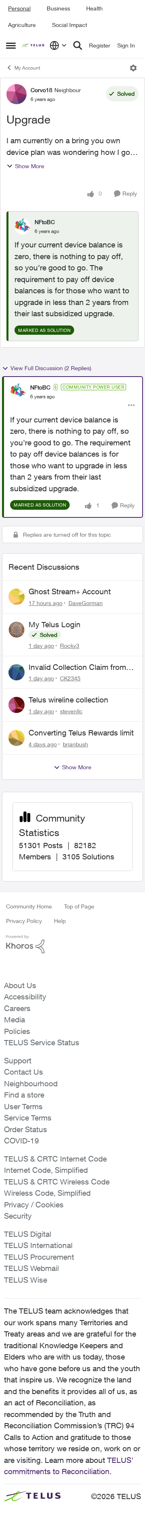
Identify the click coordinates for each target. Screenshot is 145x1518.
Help (60, 920)
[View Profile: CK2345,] (16, 672)
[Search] (78, 45)
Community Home (29, 906)
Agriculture (22, 24)
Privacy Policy (24, 920)
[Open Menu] (133, 68)
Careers (17, 1008)
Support (17, 1060)
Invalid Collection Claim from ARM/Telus (77, 667)
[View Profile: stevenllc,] (16, 705)
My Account (27, 68)
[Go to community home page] (34, 45)
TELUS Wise (25, 1279)
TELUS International (38, 1245)
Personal (19, 8)
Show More (29, 166)
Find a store (24, 1094)
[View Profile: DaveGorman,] (16, 597)
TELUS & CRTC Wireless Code (57, 1181)
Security (18, 1215)
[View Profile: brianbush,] (16, 738)
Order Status (25, 1129)
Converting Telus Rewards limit (81, 732)
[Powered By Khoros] (72, 944)
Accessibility (25, 996)
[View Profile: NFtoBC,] (22, 226)
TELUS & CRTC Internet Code (55, 1158)
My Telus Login (55, 624)
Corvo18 (41, 90)
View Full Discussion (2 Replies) (50, 368)
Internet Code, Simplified (46, 1170)
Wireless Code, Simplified (47, 1192)
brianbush (75, 744)
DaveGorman (85, 602)
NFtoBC (45, 221)
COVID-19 (21, 1140)
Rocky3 (69, 645)
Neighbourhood (31, 1083)
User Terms (23, 1106)
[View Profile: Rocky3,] (16, 630)
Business (58, 8)
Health (94, 8)
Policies (17, 1031)
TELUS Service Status (41, 1042)
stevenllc (71, 711)
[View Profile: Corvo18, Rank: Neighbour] (16, 94)
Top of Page (79, 906)
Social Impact (69, 24)
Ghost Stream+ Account (70, 591)
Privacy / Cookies (34, 1204)
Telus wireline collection (68, 699)
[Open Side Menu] (11, 45)
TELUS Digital (27, 1234)
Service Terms (28, 1117)
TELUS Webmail (31, 1268)
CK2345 (70, 678)
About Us (20, 985)
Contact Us (23, 1071)
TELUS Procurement (39, 1256)
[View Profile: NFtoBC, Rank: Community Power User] (18, 391)
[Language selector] (58, 45)
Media (14, 1019)
